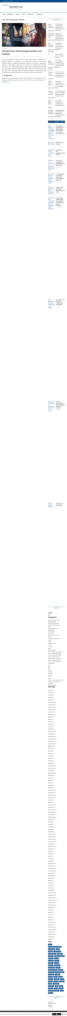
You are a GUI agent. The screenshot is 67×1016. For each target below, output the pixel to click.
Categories (50, 612)
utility (56, 988)
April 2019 (50, 858)
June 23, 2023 (5, 56)
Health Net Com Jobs (52, 643)
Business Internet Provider (53, 628)
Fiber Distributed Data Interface (54, 638)
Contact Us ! (50, 1001)
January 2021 (51, 807)
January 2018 (51, 895)
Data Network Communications (54, 635)
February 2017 (51, 922)
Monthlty (50, 613)
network (60, 969)
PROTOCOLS (31, 14)
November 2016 (51, 929)
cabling (50, 951)
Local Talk (50, 646)
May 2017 (50, 914)
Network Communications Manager (54, 655)
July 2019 (50, 851)
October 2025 (51, 712)
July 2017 (50, 909)
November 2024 (51, 738)
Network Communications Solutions (54, 658)
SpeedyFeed (16, 6)
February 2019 (51, 863)
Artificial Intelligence (52, 621)
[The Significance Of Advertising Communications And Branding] (51, 299)
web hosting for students (38, 56)
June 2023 (50, 756)
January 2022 (51, 792)
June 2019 (50, 853)
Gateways (50, 640)
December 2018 (51, 868)
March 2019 (50, 861)
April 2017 (50, 917)
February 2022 (51, 790)
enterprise (51, 960)
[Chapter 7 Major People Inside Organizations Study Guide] (51, 187)
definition (51, 958)
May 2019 (50, 856)
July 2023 (50, 753)
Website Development (52, 685)
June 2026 (50, 692)
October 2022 (51, 770)
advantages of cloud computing (55, 946)
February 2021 (51, 804)
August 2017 (50, 907)
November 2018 (51, 870)
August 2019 (50, 848)
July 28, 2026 (58, 135)
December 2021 (51, 795)
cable (58, 949)
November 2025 (51, 709)
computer (51, 956)
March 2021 (50, 802)
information (57, 965)
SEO (49, 668)
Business (49, 626)
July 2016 (50, 939)
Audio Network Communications (54, 625)
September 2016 (51, 934)
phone (55, 976)
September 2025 (51, 714)
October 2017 (51, 902)
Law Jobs (50, 645)
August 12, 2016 (59, 182)
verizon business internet (53, 990)
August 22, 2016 (59, 146)
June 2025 (50, 721)
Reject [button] (59, 1014)
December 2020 (51, 809)
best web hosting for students (15, 56)
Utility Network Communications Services (56, 680)
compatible (60, 953)
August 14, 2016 (59, 167)
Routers (49, 666)
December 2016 (51, 927)
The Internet (50, 673)
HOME (4, 14)
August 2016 (50, 936)
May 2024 (50, 751)
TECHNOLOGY (39, 14)
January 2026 (51, 704)
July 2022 (50, 778)
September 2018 (51, 875)
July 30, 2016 (58, 306)
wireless (50, 992)
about (50, 944)
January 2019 (51, 865)
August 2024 (50, 746)
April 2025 (50, 726)
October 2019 (51, 844)
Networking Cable (51, 663)
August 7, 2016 (58, 194)
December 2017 (51, 897)
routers (50, 981)
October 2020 (51, 814)
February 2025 (51, 731)
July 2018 (50, 880)
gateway (56, 962)
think (57, 986)
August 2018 (50, 878)
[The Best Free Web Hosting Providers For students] (24, 35)
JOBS (23, 14)
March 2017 (50, 919)
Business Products (51, 630)
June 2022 (50, 780)
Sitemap (50, 1005)
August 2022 (50, 775)
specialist (62, 981)
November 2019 (51, 841)
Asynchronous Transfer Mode (53, 623)
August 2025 (50, 716)
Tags (62, 121)
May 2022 (50, 782)
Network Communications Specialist (54, 660)
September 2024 (51, 743)
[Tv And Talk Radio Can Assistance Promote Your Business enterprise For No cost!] (51, 174)
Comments (56, 121)
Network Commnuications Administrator (55, 651)
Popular (51, 121)
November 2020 (51, 812)
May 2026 (50, 694)
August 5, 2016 (58, 207)
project (60, 976)
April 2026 (50, 697)
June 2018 (50, 883)
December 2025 (51, 707)
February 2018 (51, 892)
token (61, 986)
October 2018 (51, 873)
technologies (56, 983)
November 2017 (51, 900)
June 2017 (50, 912)
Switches (49, 670)
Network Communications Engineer (54, 653)
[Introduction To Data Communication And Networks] (51, 150)
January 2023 (51, 768)
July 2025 (50, 719)
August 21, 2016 (59, 156)
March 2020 (50, 831)
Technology (50, 671)
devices (56, 958)
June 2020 (50, 824)
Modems (49, 648)
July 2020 (50, 822)
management (51, 967)
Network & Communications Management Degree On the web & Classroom (60, 404)
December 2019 (51, 839)
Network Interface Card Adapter (54, 661)
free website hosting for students (27, 56)
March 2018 (50, 890)
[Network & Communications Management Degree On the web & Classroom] (51, 401)
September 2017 (51, 905)
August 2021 (50, 800)
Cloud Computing (51, 631)
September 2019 (51, 846)
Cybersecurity (50, 633)
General (49, 641)
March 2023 (50, 763)
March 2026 (50, 699)
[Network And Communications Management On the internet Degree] (51, 160)
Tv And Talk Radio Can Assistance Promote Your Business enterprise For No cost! (60, 177)
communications (52, 953)
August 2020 (50, 819)
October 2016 (51, 931)
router (62, 979)
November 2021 (51, 797)
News (49, 665)
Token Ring (50, 675)
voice (62, 990)
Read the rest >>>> (6, 82)
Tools (49, 676)
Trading (49, 678)
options (50, 976)
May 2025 (50, 724)
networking (51, 974)
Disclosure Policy (51, 1003)
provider (50, 979)
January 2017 (51, 924)
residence (56, 979)
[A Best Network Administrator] (51, 503)
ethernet (56, 960)
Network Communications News (54, 656)
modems (57, 967)
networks (57, 974)
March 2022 (50, 787)
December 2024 (51, 736)
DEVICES (18, 14)
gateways (50, 965)
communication (57, 951)
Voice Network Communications (54, 681)
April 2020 (50, 829)
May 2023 (50, 758)
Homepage (50, 1006)
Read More (63, 1014)
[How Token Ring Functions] (51, 142)
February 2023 (51, 765)
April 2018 (50, 887)
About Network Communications (54, 620)
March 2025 (50, 729)
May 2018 (50, 885)
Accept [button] (54, 1014)
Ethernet (49, 636)
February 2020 (51, 834)
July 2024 (50, 748)
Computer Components (59, 956)
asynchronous (51, 949)
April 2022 (50, 785)
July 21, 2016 (58, 507)
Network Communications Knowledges (56, 972)
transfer (50, 988)
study (50, 983)
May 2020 (50, 826)
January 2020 (51, 836)
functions (50, 962)
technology (51, 986)
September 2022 (51, 773)
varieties (61, 988)
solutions (56, 981)
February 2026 (51, 702)
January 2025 (51, 734)
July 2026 (50, 690)
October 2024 (51, 741)
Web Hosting (5, 48)
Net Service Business (52, 650)
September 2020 (51, 817)
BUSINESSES (10, 14)
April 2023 (50, 760)
